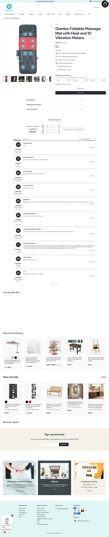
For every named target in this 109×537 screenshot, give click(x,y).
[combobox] (36, 7)
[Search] (53, 7)
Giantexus (18, 333)
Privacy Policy (40, 508)
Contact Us (21, 514)
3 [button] (57, 284)
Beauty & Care (79, 14)
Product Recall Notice (42, 524)
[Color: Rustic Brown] (30, 402)
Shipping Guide (41, 516)
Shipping (57, 84)
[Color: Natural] (47, 402)
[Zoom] (28, 49)
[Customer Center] (89, 471)
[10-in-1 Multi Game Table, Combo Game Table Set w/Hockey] (75, 352)
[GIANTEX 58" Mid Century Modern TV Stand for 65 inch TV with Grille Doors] (96, 398)
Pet (89, 14)
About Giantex (22, 508)
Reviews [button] (15, 139)
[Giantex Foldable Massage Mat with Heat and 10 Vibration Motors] (11, 311)
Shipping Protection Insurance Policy (45, 519)
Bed (60, 14)
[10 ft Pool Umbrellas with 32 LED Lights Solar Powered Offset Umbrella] (12, 354)
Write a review (68, 129)
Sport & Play (51, 14)
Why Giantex (22, 510)
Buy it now (81, 92)
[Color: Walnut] (89, 402)
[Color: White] (9, 402)
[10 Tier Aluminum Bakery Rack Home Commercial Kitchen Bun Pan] (54, 352)
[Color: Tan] (12, 357)
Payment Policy (41, 514)
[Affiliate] (54, 471)
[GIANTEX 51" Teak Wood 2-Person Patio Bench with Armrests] (54, 398)
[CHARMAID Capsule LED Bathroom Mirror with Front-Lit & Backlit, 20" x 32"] (75, 397)
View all (103, 377)
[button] (51, 125)
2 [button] (54, 284)
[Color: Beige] (9, 357)
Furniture (22, 14)
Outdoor (31, 14)
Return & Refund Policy (43, 512)
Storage (68, 14)
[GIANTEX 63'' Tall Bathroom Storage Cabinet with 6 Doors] (12, 398)
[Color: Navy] (15, 357)
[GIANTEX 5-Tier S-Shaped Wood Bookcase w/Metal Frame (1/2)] (33, 398)
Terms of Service (41, 510)
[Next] (53, 79)
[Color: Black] (6, 402)
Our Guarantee (22, 512)
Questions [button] (25, 139)
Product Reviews (54, 120)
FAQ (38, 522)
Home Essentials (10, 14)
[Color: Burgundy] (6, 357)
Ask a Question (79, 129)
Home (56, 24)
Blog (20, 516)
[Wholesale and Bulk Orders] (20, 471)
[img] (18, 149)
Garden (40, 14)
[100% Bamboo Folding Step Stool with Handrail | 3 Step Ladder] (96, 352)
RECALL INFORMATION (12, 18)
